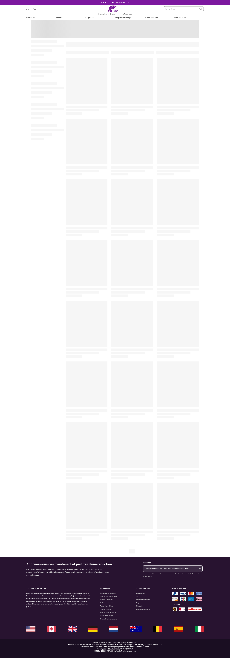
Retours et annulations (143, 609)
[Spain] (178, 629)
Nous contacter (140, 593)
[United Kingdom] (72, 629)
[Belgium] (157, 629)
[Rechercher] (201, 8)
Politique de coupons (106, 603)
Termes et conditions (106, 606)
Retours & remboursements (108, 619)
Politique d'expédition (106, 599)
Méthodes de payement (143, 599)
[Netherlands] (113, 629)
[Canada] (51, 629)
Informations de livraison (107, 14)
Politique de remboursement (108, 612)
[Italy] (199, 629)
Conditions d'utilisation (107, 615)
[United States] (30, 629)
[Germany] (93, 629)
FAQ (137, 596)
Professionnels (127, 14)
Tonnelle (59, 17)
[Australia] (136, 629)
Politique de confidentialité (108, 596)
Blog (137, 603)
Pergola (88, 17)
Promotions (178, 17)
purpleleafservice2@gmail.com (124, 642)
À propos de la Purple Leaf (108, 593)
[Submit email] (199, 568)
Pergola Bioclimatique (123, 17)
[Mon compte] (27, 9)
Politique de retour (105, 609)
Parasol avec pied (151, 17)
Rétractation (140, 606)
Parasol (29, 17)
